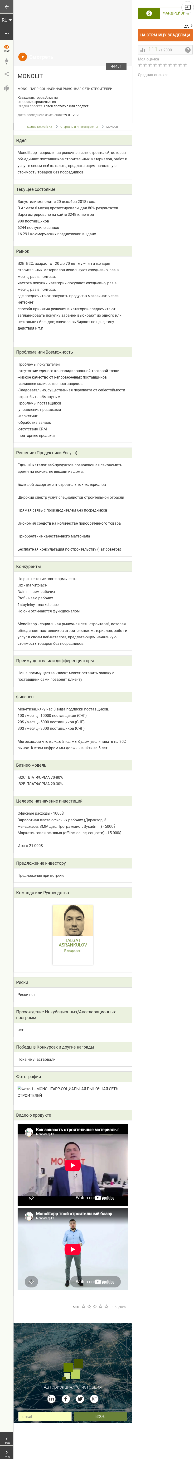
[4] (100, 1306)
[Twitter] (80, 1399)
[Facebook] (66, 1399)
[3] (95, 1306)
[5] (106, 1306)
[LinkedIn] (51, 1399)
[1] (83, 1306)
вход (100, 1416)
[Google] (94, 1399)
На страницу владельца (166, 33)
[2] (89, 1306)
